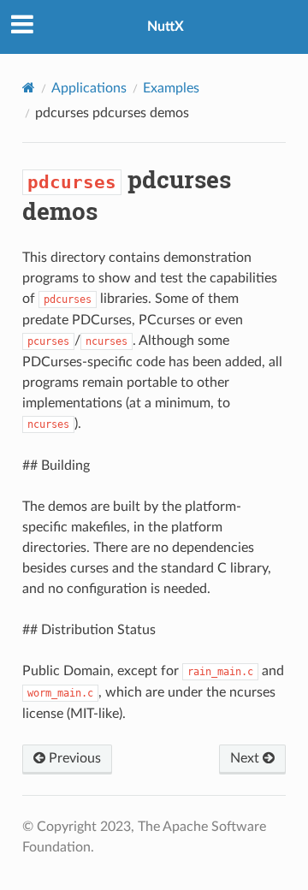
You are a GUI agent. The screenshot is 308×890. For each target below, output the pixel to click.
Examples (171, 88)
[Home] (28, 87)
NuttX (165, 26)
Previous (73, 758)
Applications (89, 88)
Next (246, 758)
